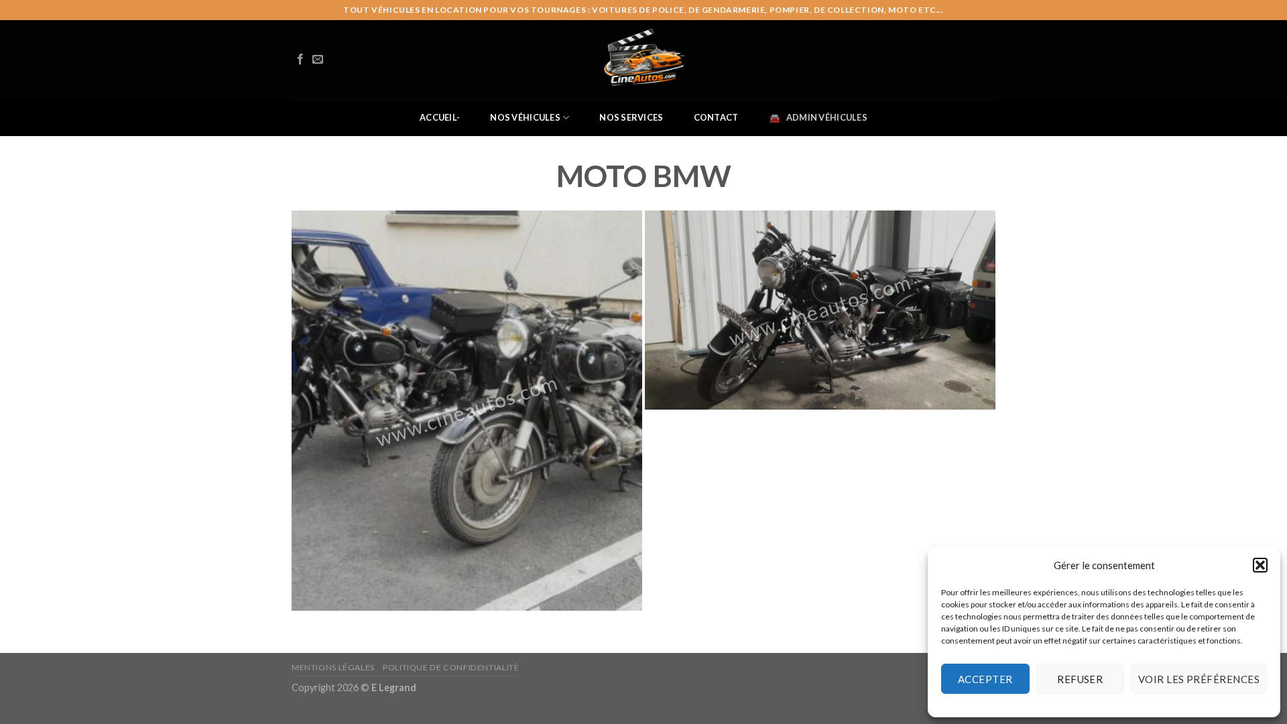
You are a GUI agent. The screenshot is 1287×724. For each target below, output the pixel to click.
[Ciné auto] (643, 59)
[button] (1260, 565)
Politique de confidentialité (451, 667)
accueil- (440, 117)
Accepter (985, 679)
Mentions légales (333, 667)
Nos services (631, 117)
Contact (716, 117)
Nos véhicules (525, 117)
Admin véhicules (826, 117)
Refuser (1080, 679)
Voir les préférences (1199, 679)
